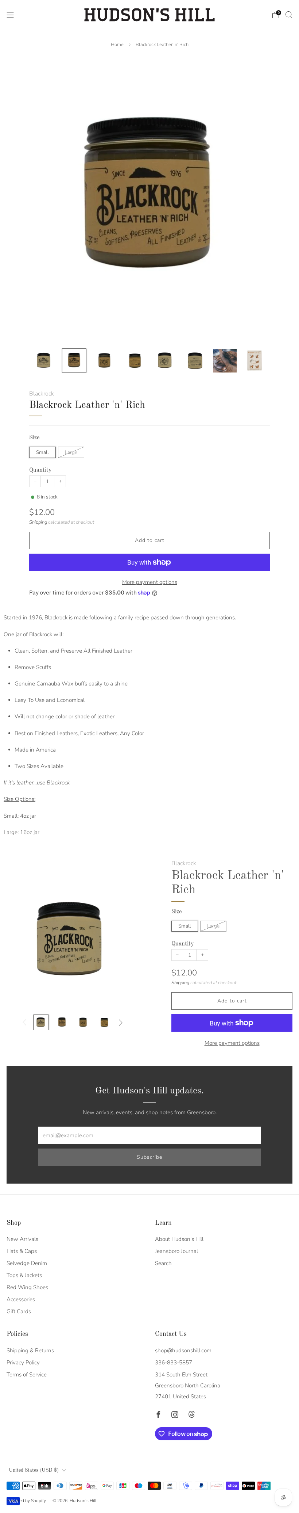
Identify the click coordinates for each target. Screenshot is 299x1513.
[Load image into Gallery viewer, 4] (134, 360)
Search (163, 1263)
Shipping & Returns (30, 1350)
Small (42, 452)
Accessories (21, 1299)
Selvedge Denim (27, 1263)
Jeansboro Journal (176, 1251)
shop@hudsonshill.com (183, 1350)
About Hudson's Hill (179, 1239)
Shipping (38, 522)
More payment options (149, 582)
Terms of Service (27, 1374)
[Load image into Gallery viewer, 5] (164, 360)
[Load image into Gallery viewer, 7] (225, 360)
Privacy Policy (23, 1362)
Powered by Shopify (26, 1501)
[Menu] (10, 15)
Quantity (40, 470)
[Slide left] (24, 1022)
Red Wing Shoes (27, 1287)
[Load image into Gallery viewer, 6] (194, 360)
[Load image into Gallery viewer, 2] (74, 360)
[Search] (288, 14)
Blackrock (41, 394)
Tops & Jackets (24, 1275)
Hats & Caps (22, 1251)
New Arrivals (22, 1239)
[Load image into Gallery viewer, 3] (104, 360)
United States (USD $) (34, 1470)
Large (71, 452)
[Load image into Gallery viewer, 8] (254, 360)
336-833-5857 (173, 1362)
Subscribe (149, 1157)
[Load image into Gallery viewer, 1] (44, 360)
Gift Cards (19, 1311)
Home (117, 44)
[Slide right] (120, 1022)
